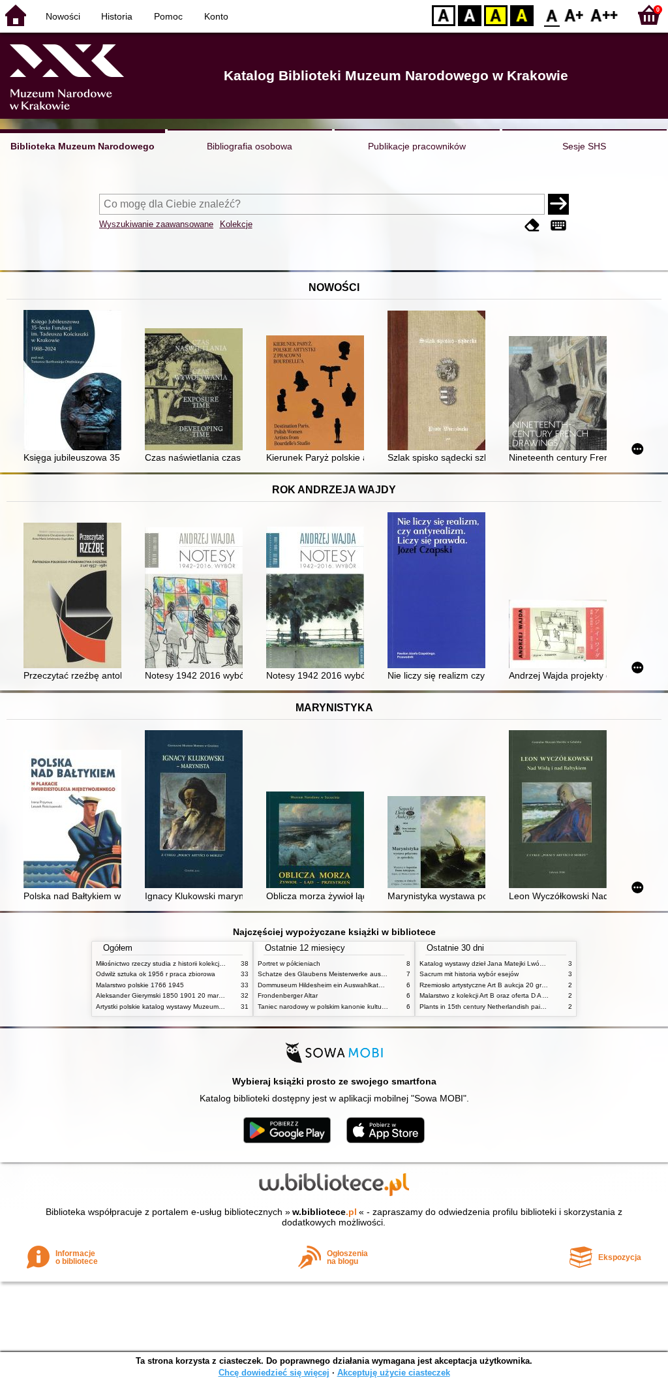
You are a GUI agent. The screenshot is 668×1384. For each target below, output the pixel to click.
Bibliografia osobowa (249, 146)
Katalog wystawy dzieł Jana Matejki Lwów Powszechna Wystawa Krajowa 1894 (538, 963)
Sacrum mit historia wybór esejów (469, 973)
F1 (574, 14)
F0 (552, 14)
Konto (216, 16)
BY (522, 14)
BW (469, 14)
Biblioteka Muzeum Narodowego (82, 146)
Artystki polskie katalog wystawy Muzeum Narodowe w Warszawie (194, 1006)
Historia (116, 16)
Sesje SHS (584, 146)
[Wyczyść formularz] (532, 225)
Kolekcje (236, 224)
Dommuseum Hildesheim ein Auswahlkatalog (324, 985)
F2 (604, 14)
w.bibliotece (324, 1212)
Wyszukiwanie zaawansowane (156, 224)
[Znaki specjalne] (558, 225)
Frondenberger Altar (288, 995)
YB (496, 14)
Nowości (63, 16)
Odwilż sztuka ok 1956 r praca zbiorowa (155, 973)
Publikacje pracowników (417, 146)
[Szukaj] (558, 204)
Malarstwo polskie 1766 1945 (140, 985)
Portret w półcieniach (289, 963)
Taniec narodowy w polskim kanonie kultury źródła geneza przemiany (361, 1006)
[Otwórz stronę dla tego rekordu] (75, 381)
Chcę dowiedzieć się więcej (274, 1372)
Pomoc (168, 16)
